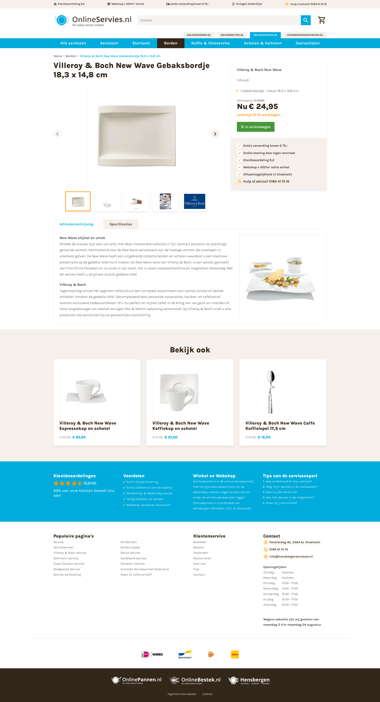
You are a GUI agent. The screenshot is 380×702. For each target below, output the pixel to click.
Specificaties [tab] (120, 224)
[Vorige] (57, 134)
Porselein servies (133, 563)
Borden (71, 56)
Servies (58, 542)
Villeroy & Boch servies (69, 553)
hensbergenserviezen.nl (305, 35)
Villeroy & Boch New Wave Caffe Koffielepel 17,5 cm (280, 426)
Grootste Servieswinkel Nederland (145, 569)
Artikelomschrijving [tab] (76, 224)
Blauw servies (130, 553)
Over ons (199, 563)
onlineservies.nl (265, 35)
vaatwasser (307, 487)
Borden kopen (131, 547)
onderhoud (280, 481)
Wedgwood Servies (66, 569)
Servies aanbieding (67, 574)
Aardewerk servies (133, 558)
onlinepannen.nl (199, 35)
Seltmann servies (65, 558)
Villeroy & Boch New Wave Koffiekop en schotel (180, 426)
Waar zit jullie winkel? (136, 574)
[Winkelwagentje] (322, 20)
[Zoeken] (306, 20)
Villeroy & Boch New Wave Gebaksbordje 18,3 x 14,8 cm (120, 56)
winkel (291, 503)
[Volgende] (215, 134)
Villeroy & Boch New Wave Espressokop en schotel (87, 426)
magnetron (305, 497)
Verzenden (200, 553)
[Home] (92, 20)
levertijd (289, 492)
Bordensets (129, 542)
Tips (196, 569)
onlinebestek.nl (232, 35)
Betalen (198, 547)
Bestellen (199, 542)
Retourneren (202, 558)
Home (57, 56)
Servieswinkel (63, 547)
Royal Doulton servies (68, 563)
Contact (199, 574)
